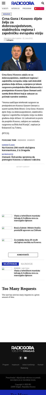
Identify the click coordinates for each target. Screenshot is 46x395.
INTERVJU (15, 9)
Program (6, 365)
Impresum (15, 365)
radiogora (9, 40)
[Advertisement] (23, 191)
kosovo (22, 140)
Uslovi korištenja (28, 365)
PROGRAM (27, 9)
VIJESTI (5, 9)
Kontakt (40, 365)
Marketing (24, 368)
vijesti (31, 140)
